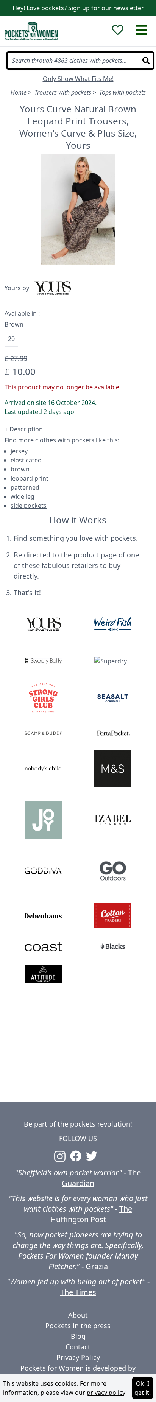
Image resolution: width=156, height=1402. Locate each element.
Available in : (22, 313)
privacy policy (106, 1392)
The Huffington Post (91, 1214)
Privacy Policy (78, 1357)
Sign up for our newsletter (106, 8)
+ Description (24, 429)
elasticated (26, 460)
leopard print (29, 478)
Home (19, 92)
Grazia (97, 1266)
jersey (19, 451)
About (78, 1315)
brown (20, 469)
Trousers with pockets (62, 92)
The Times (78, 1292)
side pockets (29, 505)
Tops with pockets (122, 92)
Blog (78, 1336)
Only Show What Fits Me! (78, 79)
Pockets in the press (78, 1325)
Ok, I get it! (142, 1388)
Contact (78, 1346)
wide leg (22, 496)
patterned (25, 487)
